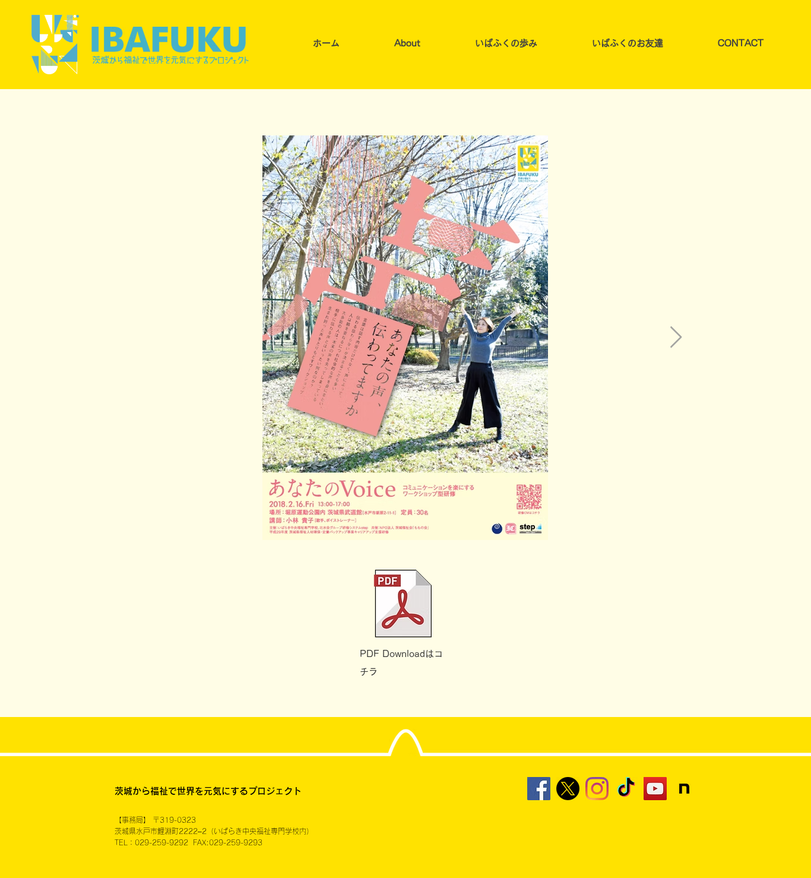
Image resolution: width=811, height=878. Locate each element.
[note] (684, 788)
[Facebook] (538, 788)
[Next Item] (676, 337)
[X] (567, 788)
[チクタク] (626, 788)
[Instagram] (597, 788)
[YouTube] (655, 788)
